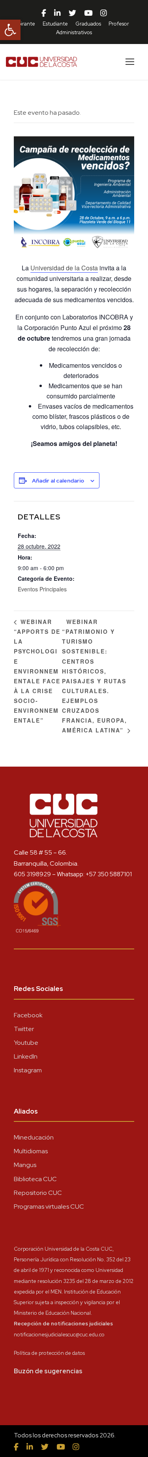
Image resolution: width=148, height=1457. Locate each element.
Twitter (24, 1029)
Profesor (119, 23)
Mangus (25, 1165)
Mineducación (34, 1137)
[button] (10, 30)
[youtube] (88, 13)
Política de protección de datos (49, 1353)
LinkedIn (25, 1056)
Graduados (88, 23)
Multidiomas (31, 1151)
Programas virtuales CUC (49, 1206)
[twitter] (72, 13)
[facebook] (43, 13)
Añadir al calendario (58, 480)
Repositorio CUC (38, 1193)
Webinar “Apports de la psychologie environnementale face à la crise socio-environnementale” (37, 671)
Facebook (28, 1015)
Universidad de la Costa (64, 267)
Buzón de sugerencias (48, 1371)
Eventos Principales (42, 589)
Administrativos (74, 32)
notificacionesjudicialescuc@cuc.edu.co (59, 1334)
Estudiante (55, 23)
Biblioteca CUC (35, 1179)
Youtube (26, 1043)
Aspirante (24, 23)
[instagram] (103, 13)
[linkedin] (57, 13)
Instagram (28, 1070)
